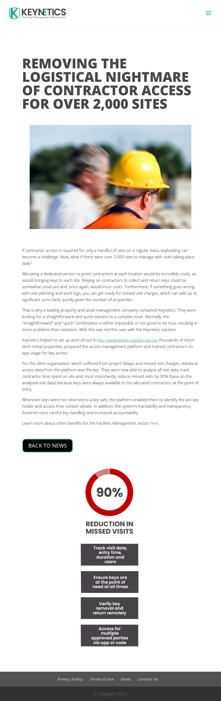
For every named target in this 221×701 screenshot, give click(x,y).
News (126, 679)
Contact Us (148, 679)
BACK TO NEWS (47, 445)
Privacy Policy (70, 679)
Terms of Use (102, 679)
